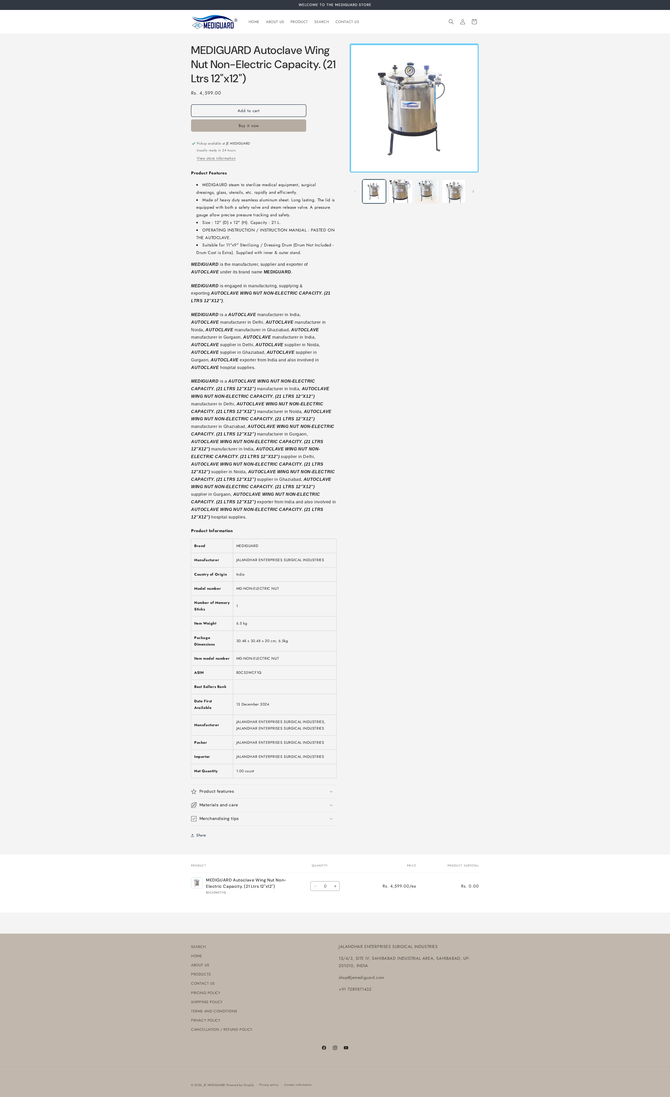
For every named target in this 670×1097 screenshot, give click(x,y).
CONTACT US (203, 983)
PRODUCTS (201, 974)
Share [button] (201, 835)
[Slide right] (473, 191)
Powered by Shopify (240, 1085)
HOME (196, 955)
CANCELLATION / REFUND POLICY (222, 1029)
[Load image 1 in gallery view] (374, 191)
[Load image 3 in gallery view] (427, 191)
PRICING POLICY (205, 992)
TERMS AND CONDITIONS (214, 1011)
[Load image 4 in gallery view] (454, 191)
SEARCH (198, 946)
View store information (216, 158)
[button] (451, 21)
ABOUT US (200, 965)
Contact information (298, 1085)
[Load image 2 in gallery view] (400, 191)
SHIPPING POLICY (207, 1002)
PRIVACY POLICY (205, 1020)
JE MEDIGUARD (214, 1085)
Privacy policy (269, 1085)
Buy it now (249, 126)
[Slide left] (355, 191)
